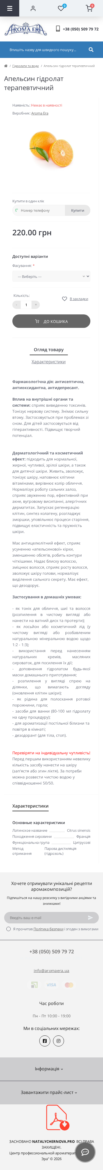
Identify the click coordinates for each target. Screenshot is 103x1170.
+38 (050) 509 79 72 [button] (51, 951)
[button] (81, 29)
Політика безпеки (48, 928)
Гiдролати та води (25, 66)
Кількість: (21, 295)
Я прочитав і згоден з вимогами (55, 929)
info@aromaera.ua (51, 970)
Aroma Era (39, 113)
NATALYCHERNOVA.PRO (53, 1141)
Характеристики (49, 362)
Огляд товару (49, 350)
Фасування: (23, 265)
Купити (77, 210)
